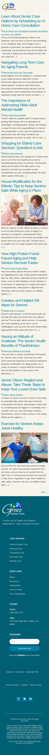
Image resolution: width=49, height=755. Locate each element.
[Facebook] (18, 699)
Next (44, 492)
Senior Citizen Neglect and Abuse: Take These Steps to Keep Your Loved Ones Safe (23, 384)
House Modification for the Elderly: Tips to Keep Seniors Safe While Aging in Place (23, 186)
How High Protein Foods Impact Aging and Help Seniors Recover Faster (20, 258)
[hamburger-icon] (42, 6)
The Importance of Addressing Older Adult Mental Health (19, 105)
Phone (12, 609)
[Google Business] (24, 699)
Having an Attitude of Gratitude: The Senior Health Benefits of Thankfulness (23, 341)
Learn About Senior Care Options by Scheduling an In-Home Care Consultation (23, 21)
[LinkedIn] (30, 699)
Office (12, 618)
